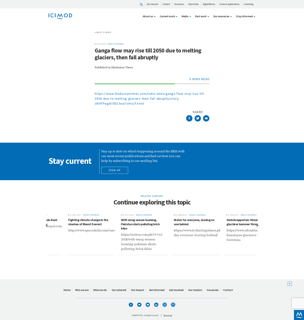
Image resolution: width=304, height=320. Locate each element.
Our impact (137, 290)
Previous (46, 225)
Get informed (156, 290)
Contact (166, 4)
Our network (119, 290)
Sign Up (115, 170)
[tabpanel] (72, 233)
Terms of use (167, 315)
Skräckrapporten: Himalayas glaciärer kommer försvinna (227, 222)
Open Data (193, 4)
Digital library (209, 4)
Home (67, 290)
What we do (100, 290)
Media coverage (116, 44)
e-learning (248, 4)
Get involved (176, 290)
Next (258, 225)
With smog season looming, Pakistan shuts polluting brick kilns (122, 224)
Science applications (229, 4)
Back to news (103, 32)
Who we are (81, 290)
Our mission (152, 4)
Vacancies (179, 4)
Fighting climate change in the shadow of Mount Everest (71, 222)
